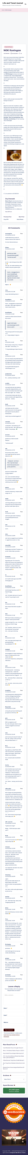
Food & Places (8, 46)
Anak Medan (8, 312)
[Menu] (25, 4)
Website (6, 1022)
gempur (7, 958)
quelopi (7, 896)
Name (5, 1008)
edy (6, 448)
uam (6, 524)
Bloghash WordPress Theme (17, 1152)
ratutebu (7, 421)
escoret (7, 434)
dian (6, 613)
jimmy (6, 908)
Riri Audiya (8, 944)
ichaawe (7, 847)
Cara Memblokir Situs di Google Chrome (12, 1047)
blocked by (14, 1091)
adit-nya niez (8, 821)
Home (3, 10)
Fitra (6, 919)
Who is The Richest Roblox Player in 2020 (13, 1050)
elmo (6, 534)
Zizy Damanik (10, 199)
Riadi (6, 835)
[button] (8, 211)
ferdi (6, 511)
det (6, 636)
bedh (6, 404)
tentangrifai (8, 233)
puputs (7, 487)
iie (5, 575)
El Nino (7, 247)
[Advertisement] (14, 26)
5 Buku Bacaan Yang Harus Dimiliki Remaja (13, 1060)
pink (6, 718)
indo (6, 732)
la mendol (7, 556)
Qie (6, 602)
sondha (7, 383)
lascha (7, 765)
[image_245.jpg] (14, 155)
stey (6, 290)
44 (21, 53)
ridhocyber (8, 788)
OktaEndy (8, 875)
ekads (6, 498)
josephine (8, 690)
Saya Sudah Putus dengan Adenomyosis (13, 1053)
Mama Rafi (8, 707)
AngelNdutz (8, 299)
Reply (21, 233)
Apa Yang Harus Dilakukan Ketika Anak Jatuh (14, 1063)
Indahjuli (7, 649)
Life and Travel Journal (13, 3)
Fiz (6, 340)
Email (5, 1015)
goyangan (8, 974)
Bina (6, 745)
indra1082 (8, 545)
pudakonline (8, 373)
